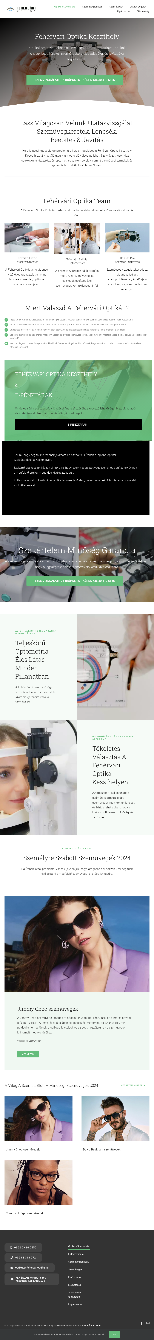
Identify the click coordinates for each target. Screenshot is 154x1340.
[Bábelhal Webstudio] (94, 1325)
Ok (114, 1334)
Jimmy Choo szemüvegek (47, 1008)
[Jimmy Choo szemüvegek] (38, 1118)
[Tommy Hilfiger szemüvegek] (38, 1182)
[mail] (147, 1323)
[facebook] (141, 1323)
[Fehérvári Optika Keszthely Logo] (20, 7)
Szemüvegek (35, 1041)
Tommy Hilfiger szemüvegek (25, 1213)
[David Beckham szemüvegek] (115, 1118)
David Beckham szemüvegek (101, 1149)
